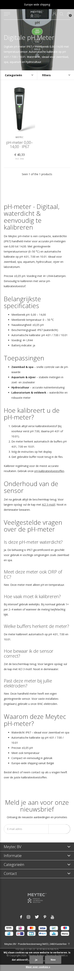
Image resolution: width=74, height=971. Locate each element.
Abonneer (59, 829)
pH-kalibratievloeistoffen (49, 471)
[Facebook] (21, 917)
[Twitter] (37, 917)
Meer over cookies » (38, 967)
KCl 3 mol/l (48, 504)
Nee (53, 959)
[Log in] (54, 14)
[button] (7, 14)
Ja (36, 959)
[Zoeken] (61, 14)
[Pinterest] (45, 917)
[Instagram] (28, 917)
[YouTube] (52, 917)
